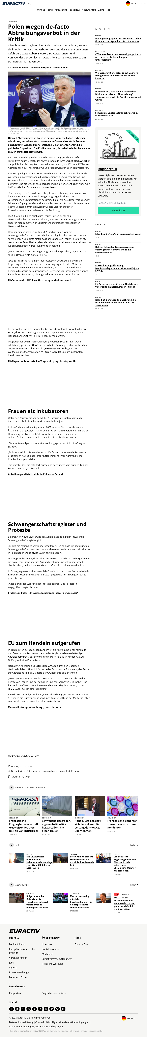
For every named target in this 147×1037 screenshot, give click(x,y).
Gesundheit (12, 21)
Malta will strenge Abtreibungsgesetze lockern (34, 707)
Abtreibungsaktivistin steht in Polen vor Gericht (35, 474)
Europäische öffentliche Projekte (22, 951)
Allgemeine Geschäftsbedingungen (70, 1022)
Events (101, 9)
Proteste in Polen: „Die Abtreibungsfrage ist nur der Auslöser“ (43, 593)
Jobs (108, 9)
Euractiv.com (60, 67)
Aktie (28, 776)
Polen (77, 770)
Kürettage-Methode (56, 348)
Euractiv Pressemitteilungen (57, 958)
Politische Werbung (52, 963)
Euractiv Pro (81, 944)
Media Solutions (18, 944)
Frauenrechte (48, 770)
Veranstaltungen (18, 957)
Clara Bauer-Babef (18, 67)
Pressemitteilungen (19, 972)
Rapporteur (74, 9)
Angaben (85, 160)
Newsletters (90, 9)
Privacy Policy (68, 1030)
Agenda (13, 967)
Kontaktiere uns (50, 949)
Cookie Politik (42, 1022)
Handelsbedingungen (51, 1026)
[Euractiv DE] (14, 3)
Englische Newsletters (54, 993)
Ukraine (41, 9)
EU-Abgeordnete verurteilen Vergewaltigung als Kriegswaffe (42, 361)
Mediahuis (47, 954)
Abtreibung (32, 770)
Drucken (15, 776)
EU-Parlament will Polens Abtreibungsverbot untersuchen (41, 280)
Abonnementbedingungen (23, 1026)
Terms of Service (88, 1030)
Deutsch (135, 3)
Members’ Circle (18, 977)
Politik (50, 9)
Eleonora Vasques (39, 67)
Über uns (47, 944)
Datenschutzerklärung (21, 1022)
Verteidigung (61, 9)
